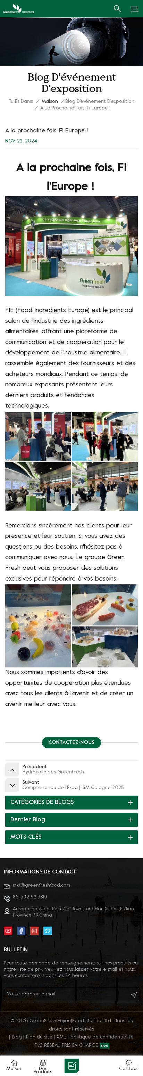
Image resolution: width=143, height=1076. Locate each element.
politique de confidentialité (102, 1037)
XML (61, 1037)
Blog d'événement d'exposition (99, 101)
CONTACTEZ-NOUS (72, 742)
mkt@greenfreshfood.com (41, 885)
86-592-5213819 (30, 897)
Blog (17, 1037)
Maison (50, 101)
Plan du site (39, 1037)
